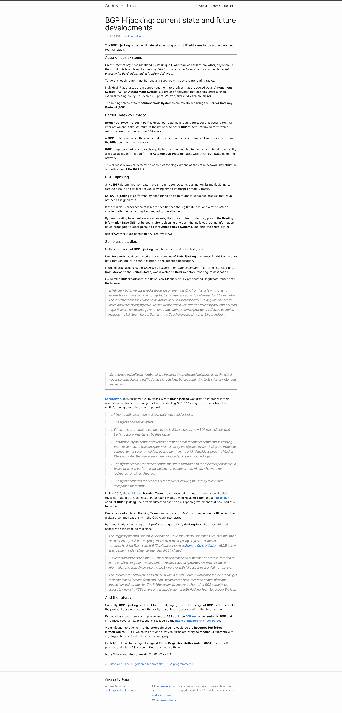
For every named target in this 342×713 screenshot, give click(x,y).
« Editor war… (114, 664)
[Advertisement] (171, 345)
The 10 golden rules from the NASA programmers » (159, 664)
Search (215, 5)
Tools (227, 5)
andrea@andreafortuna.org (122, 690)
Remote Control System (201, 545)
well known (135, 493)
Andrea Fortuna (120, 5)
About (203, 5)
